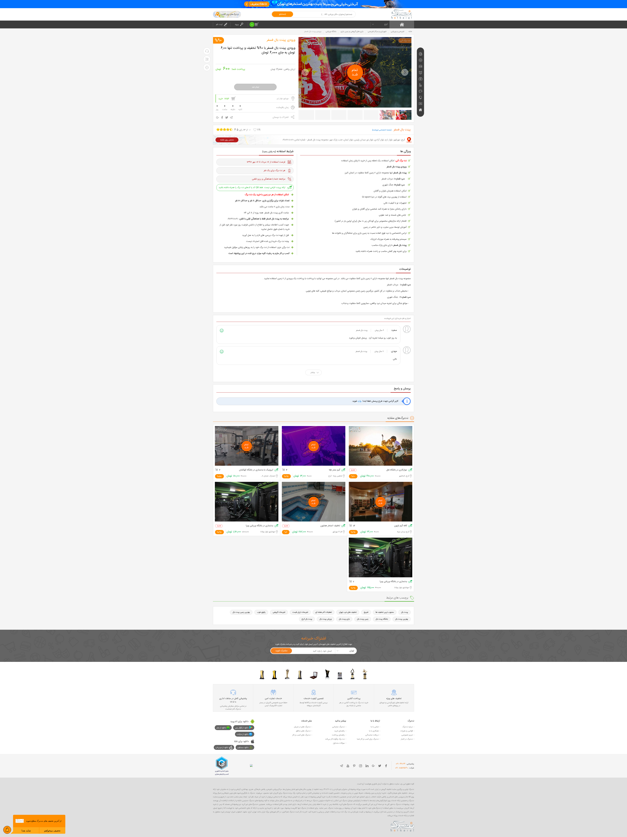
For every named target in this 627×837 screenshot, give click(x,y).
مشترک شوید (281, 651)
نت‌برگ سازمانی (338, 726)
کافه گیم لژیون (400, 525)
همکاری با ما (374, 731)
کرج (385, 24)
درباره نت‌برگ (407, 726)
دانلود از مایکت (243, 734)
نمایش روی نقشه (227, 140)
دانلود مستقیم (243, 747)
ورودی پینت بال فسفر (281, 40)
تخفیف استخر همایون (330, 525)
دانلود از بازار (221, 727)
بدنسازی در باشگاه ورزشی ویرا (259, 525)
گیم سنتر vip (334, 470)
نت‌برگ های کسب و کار (301, 735)
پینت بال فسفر (362, 330)
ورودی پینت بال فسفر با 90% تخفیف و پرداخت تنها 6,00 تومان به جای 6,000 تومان (258, 50)
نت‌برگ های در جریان (302, 726)
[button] (305, 72)
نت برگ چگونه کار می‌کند (335, 739)
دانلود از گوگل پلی (242, 727)
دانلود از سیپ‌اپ (222, 747)
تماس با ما (375, 726)
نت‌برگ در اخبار (407, 739)
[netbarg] (402, 826)
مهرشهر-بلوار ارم (283, 98)
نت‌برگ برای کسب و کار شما (368, 739)
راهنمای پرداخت (338, 735)
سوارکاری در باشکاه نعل (396, 470)
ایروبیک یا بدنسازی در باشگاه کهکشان (256, 470)
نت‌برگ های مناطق (303, 731)
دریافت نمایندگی (372, 735)
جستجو (282, 14)
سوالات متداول (339, 743)
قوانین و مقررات (406, 731)
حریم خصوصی (407, 735)
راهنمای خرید (339, 731)
